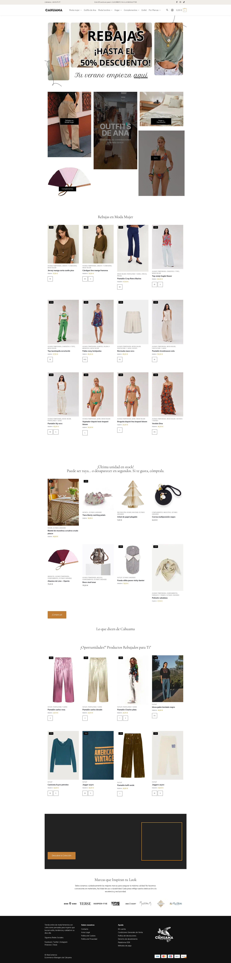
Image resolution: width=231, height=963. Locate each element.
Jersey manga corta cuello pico (61, 270)
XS (120, 359)
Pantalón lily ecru (55, 423)
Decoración (121, 512)
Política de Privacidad (89, 939)
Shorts (134, 348)
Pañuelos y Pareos (159, 595)
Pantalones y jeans (134, 274)
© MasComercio (51, 955)
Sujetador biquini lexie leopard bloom (95, 423)
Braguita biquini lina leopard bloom (132, 422)
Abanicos (51, 576)
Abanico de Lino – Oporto (58, 581)
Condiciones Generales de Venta (130, 932)
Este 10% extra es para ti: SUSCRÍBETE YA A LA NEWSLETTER (115, 2)
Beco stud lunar (89, 582)
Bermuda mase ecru (125, 351)
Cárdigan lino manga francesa (95, 270)
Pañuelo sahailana (159, 598)
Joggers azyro (158, 785)
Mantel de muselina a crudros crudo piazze (63, 532)
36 (120, 287)
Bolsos (99, 578)
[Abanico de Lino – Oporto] (63, 559)
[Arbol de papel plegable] (132, 494)
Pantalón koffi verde (125, 785)
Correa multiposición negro (163, 517)
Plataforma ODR (124, 942)
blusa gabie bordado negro (163, 707)
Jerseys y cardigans (69, 266)
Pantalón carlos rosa (56, 710)
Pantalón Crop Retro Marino (129, 279)
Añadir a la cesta (63, 285)
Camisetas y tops (173, 271)
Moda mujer (52, 268)
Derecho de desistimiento (128, 939)
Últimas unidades (59, 528)
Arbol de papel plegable (127, 517)
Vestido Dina (157, 423)
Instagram (63, 942)
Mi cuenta (122, 929)
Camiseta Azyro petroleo (58, 785)
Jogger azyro (88, 785)
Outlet (119, 578)
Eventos (100, 346)
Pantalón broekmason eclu (163, 351)
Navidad (135, 512)
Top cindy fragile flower (162, 276)
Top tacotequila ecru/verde (59, 351)
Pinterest (48, 945)
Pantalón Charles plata (126, 710)
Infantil (85, 512)
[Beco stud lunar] (98, 559)
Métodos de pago (124, 945)
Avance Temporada (54, 266)
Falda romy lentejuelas (91, 351)
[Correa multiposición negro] (167, 494)
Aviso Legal (85, 932)
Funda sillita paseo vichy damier (130, 580)
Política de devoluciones (127, 936)
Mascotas (167, 512)
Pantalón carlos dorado (92, 710)
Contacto (84, 929)
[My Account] (172, 10)
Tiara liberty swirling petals (93, 515)
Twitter (56, 942)
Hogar (50, 528)
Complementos (157, 512)
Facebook (48, 942)
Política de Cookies (88, 936)
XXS (85, 359)
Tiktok (55, 945)
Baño (99, 419)
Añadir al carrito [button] (63, 542)
